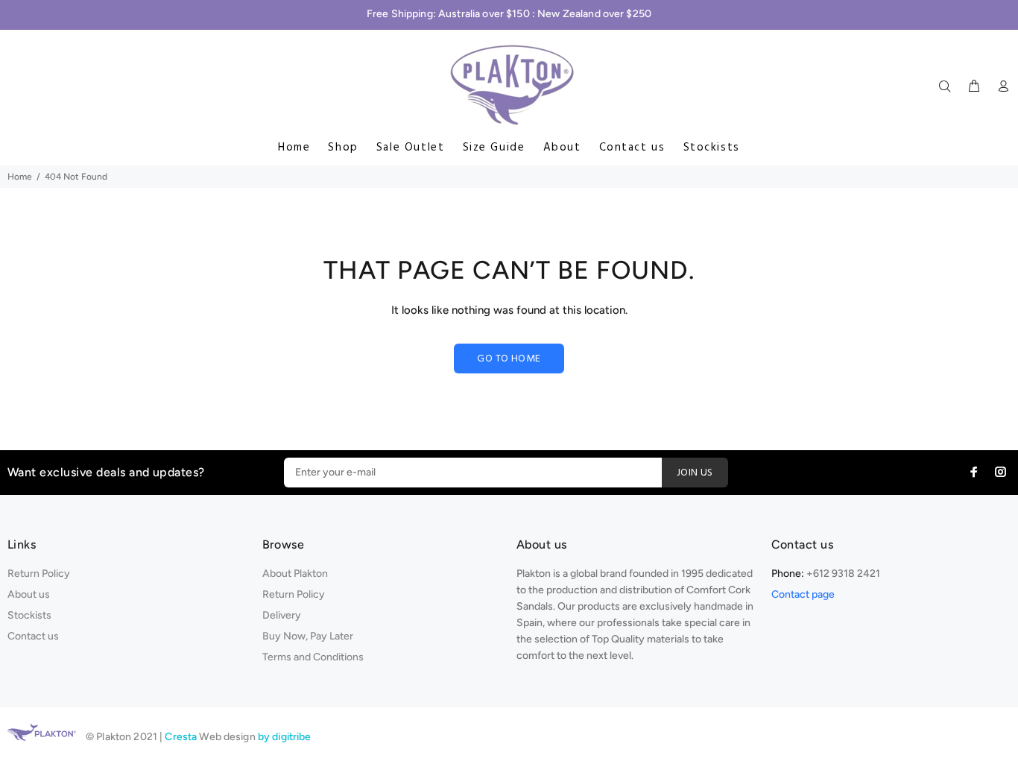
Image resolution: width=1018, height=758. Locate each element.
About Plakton (295, 573)
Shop (343, 148)
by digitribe (285, 736)
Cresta (182, 736)
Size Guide (494, 148)
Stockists (711, 148)
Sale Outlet (410, 148)
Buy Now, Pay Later (307, 636)
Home (294, 148)
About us (28, 594)
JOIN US (695, 472)
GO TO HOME (508, 358)
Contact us (632, 148)
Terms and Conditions (313, 657)
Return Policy (38, 573)
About (562, 148)
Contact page (803, 594)
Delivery (281, 615)
